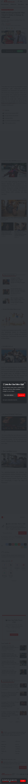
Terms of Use (14, 781)
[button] (23, 781)
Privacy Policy (5, 781)
